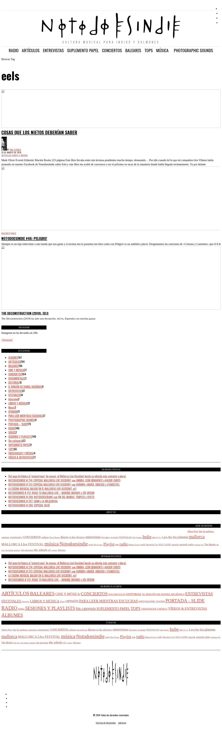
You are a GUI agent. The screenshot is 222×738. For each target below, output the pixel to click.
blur (200, 531)
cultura (45, 537)
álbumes (62, 550)
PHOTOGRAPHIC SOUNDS (21, 420)
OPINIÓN (12, 412)
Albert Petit (192, 531)
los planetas (180, 537)
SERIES (11, 432)
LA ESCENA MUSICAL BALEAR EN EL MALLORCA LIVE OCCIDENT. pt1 (42, 489)
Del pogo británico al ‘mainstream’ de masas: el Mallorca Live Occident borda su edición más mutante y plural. (67, 476)
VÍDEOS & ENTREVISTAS (20, 457)
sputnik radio (186, 544)
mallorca (197, 536)
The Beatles (210, 544)
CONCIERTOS (15, 374)
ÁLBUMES (13, 357)
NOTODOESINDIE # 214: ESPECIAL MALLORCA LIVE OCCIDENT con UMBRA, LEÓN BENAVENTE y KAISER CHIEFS (64, 480)
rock (143, 544)
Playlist (108, 544)
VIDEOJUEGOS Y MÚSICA (21, 453)
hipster (139, 537)
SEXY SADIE (165, 544)
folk (134, 537)
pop (117, 544)
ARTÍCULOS (6, 155)
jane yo (155, 537)
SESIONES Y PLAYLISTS (20, 436)
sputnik (175, 544)
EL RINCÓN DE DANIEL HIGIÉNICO (25, 387)
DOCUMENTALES (16, 378)
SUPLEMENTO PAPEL (18, 445)
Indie (146, 536)
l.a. (160, 537)
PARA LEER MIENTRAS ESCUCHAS (25, 416)
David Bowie (54, 537)
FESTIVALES (14, 395)
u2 (49, 549)
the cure (17, 643)
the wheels (40, 550)
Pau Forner (15, 149)
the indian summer (13, 550)
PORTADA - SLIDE (185, 600)
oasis (90, 544)
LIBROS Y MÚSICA (20, 155)
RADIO (13, 233)
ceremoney (16, 537)
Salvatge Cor (152, 544)
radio (123, 544)
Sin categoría (15, 441)
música (51, 543)
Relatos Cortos (134, 545)
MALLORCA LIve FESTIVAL (22, 544)
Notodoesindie (73, 543)
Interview (13, 399)
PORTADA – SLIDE (17, 424)
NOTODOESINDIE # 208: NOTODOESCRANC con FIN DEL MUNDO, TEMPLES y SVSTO (51, 497)
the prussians (27, 550)
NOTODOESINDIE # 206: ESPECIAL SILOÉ (29, 505)
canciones (5, 537)
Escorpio (105, 537)
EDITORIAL (13, 382)
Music (11, 407)
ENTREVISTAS (15, 391)
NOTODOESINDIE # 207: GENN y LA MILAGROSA (33, 501)
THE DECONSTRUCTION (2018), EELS (24, 313)
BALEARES (5, 233)
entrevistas (93, 537)
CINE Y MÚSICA (16, 370)
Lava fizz (167, 537)
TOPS (11, 449)
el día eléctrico (77, 537)
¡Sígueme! (7, 339)
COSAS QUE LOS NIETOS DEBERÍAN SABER (39, 132)
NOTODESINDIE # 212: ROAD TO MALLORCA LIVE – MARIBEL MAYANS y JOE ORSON (51, 493)
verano (54, 550)
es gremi (114, 537)
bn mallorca (208, 531)
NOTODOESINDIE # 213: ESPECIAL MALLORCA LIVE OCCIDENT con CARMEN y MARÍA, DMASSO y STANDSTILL (64, 484)
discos (64, 537)
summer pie (199, 545)
